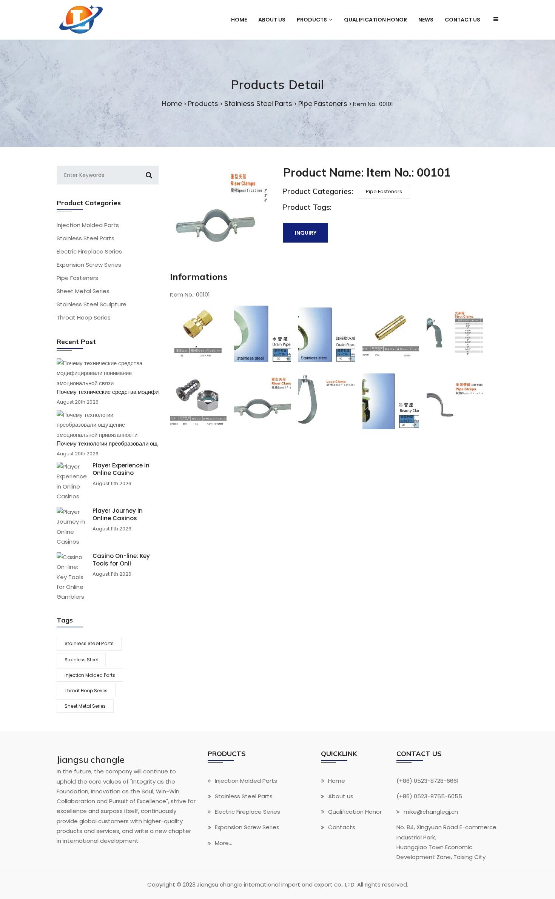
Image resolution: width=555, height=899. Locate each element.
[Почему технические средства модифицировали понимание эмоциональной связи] (105, 373)
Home (239, 19)
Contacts (341, 827)
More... (223, 843)
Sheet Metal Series (83, 291)
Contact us (462, 19)
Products (203, 103)
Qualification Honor (375, 19)
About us (271, 19)
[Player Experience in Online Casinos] (72, 481)
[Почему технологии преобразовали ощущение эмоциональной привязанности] (105, 425)
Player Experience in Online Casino (121, 469)
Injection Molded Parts (88, 225)
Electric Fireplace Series (89, 251)
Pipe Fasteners (322, 103)
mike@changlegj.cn (431, 812)
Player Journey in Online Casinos (117, 514)
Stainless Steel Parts (258, 103)
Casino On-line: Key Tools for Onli (121, 559)
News (425, 19)
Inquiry (305, 233)
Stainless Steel (81, 659)
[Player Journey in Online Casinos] (72, 527)
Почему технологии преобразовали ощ (107, 443)
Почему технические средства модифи (108, 392)
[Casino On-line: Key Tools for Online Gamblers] (72, 577)
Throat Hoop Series (84, 317)
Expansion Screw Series (89, 265)
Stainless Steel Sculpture (91, 304)
